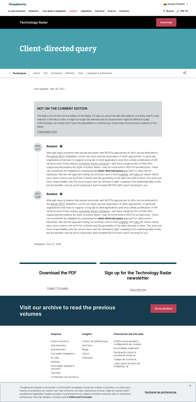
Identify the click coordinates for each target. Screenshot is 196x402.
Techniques (56, 73)
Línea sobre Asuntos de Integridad (127, 365)
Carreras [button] (100, 11)
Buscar (170, 11)
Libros (85, 353)
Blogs (85, 349)
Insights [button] (73, 11)
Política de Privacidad (80, 397)
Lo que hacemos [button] (16, 11)
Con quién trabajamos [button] (54, 11)
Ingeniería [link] (86, 11)
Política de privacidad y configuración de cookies (127, 343)
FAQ (45, 73)
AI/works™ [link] (34, 11)
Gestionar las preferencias (160, 392)
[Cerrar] (190, 385)
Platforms (70, 73)
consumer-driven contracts (94, 163)
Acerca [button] (112, 11)
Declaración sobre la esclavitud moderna (125, 354)
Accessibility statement (126, 348)
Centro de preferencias (95, 341)
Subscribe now (138, 289)
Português (63, 288)
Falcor (137, 174)
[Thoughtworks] (17, 3)
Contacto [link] (124, 11)
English (51, 288)
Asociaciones (58, 349)
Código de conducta (125, 359)
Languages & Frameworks (99, 73)
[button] (61, 146)
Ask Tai (184, 10)
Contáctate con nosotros (65, 377)
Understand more (47, 131)
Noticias (55, 361)
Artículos (87, 345)
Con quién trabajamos (63, 353)
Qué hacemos (58, 345)
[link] (166, 22)
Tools (80, 73)
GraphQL (123, 174)
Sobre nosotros (60, 341)
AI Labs (55, 357)
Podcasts (87, 357)
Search (36, 73)
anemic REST (58, 156)
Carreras (56, 372)
